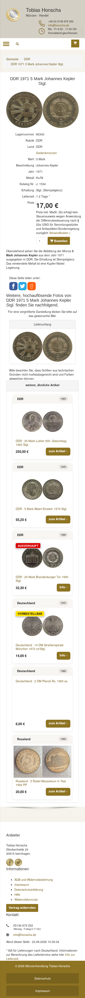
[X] (18, 862)
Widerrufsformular (26, 899)
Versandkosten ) (59, 233)
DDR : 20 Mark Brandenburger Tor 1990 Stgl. (42, 579)
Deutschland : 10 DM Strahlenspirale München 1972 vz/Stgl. (40, 647)
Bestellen (60, 241)
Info (62, 587)
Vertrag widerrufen (22, 907)
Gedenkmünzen (46, 153)
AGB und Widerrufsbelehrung (33, 879)
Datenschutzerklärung (28, 889)
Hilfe (17, 894)
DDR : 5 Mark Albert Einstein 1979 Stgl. (41, 509)
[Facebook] (10, 862)
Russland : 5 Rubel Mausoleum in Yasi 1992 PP (41, 783)
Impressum (21, 884)
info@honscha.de (58, 25)
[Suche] (17, 44)
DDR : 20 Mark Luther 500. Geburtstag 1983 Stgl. (41, 443)
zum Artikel (57, 451)
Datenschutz (42, 978)
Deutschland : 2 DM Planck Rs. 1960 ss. (42, 681)
